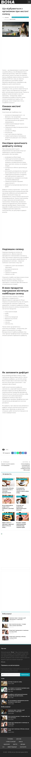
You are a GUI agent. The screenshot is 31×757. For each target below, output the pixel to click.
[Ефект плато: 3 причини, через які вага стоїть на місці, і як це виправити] (8, 516)
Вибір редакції (12, 747)
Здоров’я (7, 744)
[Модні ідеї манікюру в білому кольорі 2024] (5, 638)
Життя (15, 744)
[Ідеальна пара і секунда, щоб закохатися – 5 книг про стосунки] (5, 619)
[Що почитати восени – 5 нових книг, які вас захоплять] (5, 625)
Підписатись (25, 674)
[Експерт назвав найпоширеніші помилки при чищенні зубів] (22, 516)
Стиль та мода (11, 741)
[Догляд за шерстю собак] (4, 683)
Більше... (3, 662)
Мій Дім (23, 744)
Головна (10, 739)
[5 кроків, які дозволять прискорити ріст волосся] (22, 499)
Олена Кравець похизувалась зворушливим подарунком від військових (25, 467)
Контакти (23, 747)
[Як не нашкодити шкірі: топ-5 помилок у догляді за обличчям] (8, 499)
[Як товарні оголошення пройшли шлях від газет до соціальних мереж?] (4, 689)
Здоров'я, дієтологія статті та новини (20, 17)
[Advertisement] (15, 53)
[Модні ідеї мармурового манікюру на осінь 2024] (5, 632)
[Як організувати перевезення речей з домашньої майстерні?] (4, 702)
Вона (12, 652)
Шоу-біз (18, 739)
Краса (21, 741)
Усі (3, 747)
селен (7, 449)
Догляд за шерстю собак (15, 681)
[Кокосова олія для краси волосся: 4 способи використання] (8, 482)
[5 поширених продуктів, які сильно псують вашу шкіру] (22, 482)
